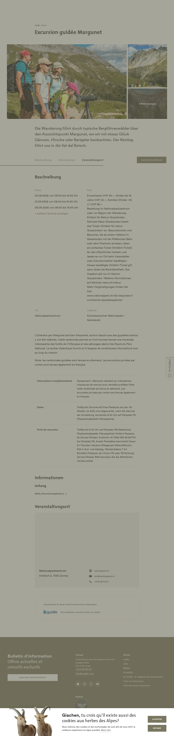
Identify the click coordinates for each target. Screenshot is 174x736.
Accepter (157, 719)
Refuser (157, 728)
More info (106, 730)
